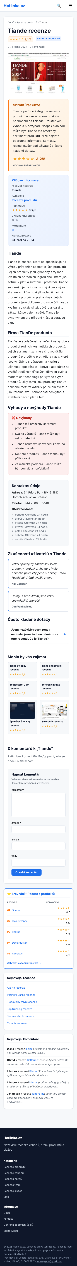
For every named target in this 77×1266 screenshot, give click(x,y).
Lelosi (29, 1048)
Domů (11, 22)
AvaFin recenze (16, 987)
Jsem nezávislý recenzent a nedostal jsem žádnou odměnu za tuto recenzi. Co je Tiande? (34, 634)
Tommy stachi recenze (20, 1016)
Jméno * (16, 822)
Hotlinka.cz (14, 5)
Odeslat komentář (26, 872)
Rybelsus (17, 953)
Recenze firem (12, 1184)
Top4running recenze (19, 1008)
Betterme (32, 1059)
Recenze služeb (13, 1190)
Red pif (16, 931)
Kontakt (8, 1218)
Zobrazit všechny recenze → (24, 963)
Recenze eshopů (14, 1172)
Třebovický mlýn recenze (22, 1001)
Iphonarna (38, 1093)
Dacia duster (19, 942)
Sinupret (16, 910)
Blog (6, 1196)
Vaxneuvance (20, 921)
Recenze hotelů (13, 1178)
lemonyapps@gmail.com (49, 1261)
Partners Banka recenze (21, 994)
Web (14, 856)
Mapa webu (11, 1230)
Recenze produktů (26, 22)
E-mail (15, 839)
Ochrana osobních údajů (18, 1224)
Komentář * (17, 789)
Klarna (33, 1071)
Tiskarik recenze (17, 1023)
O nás (7, 1212)
